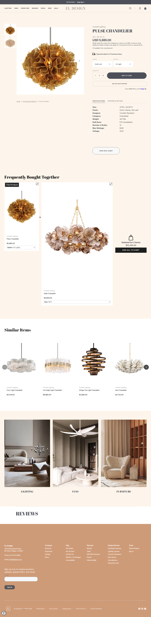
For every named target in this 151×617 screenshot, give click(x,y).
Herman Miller (91, 560)
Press (47, 557)
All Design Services (114, 548)
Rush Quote (112, 557)
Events (89, 557)
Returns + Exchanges (73, 557)
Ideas (89, 551)
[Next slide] (79, 61)
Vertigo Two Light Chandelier (89, 390)
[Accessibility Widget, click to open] (4, 613)
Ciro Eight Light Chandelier (52, 390)
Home (18, 101)
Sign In (131, 551)
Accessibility (70, 560)
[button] (130, 8)
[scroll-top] (146, 605)
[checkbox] (37, 183)
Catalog (47, 554)
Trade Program (134, 548)
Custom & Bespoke (114, 554)
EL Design (25, 608)
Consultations (112, 560)
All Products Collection (29, 101)
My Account (70, 551)
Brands (89, 548)
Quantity (96, 70)
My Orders (69, 548)
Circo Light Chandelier (15, 390)
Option (115, 59)
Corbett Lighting (12, 236)
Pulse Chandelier (13, 239)
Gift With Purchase (93, 554)
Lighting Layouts (113, 551)
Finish (95, 59)
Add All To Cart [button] (130, 250)
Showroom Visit (113, 563)
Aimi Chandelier (121, 390)
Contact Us (70, 554)
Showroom (48, 551)
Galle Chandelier (50, 293)
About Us (48, 548)
